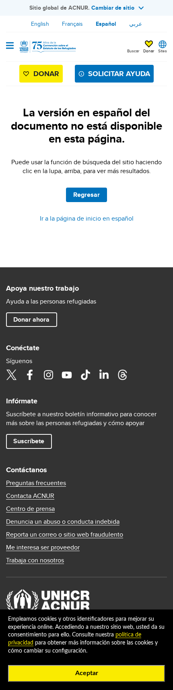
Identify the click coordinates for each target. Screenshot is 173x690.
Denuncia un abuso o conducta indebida (62, 521)
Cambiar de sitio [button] (112, 8)
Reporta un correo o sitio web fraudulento (64, 534)
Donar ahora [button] (31, 319)
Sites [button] (162, 51)
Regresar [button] (86, 194)
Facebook (30, 375)
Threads (122, 375)
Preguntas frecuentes (36, 483)
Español (106, 24)
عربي (135, 24)
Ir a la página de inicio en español (87, 218)
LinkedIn (104, 375)
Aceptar (86, 673)
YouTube (67, 375)
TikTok (85, 375)
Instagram (48, 375)
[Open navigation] (10, 46)
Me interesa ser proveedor (43, 547)
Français (72, 24)
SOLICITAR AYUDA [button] (119, 73)
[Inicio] (47, 46)
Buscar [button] (133, 51)
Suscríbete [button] (28, 441)
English (40, 24)
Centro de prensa (30, 508)
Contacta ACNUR (30, 496)
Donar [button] (148, 51)
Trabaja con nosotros (35, 560)
